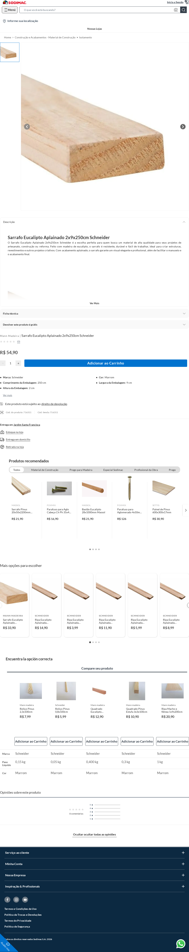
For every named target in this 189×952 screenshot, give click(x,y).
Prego (172, 469)
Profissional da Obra (146, 469)
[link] (24, 510)
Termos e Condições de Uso (20, 908)
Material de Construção (44, 469)
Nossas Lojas (94, 28)
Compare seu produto (97, 668)
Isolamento (85, 37)
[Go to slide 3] (96, 642)
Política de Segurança (17, 926)
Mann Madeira (9, 335)
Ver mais (94, 303)
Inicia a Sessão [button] (175, 2)
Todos (16, 469)
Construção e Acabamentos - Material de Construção (45, 37)
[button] (104, 9)
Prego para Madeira (81, 469)
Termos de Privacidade (17, 920)
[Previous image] (27, 127)
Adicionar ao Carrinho (105, 363)
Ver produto (14, 632)
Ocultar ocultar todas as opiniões (94, 834)
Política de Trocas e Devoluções (23, 914)
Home (7, 37)
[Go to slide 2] (93, 642)
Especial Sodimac (113, 469)
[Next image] (183, 127)
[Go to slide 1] (90, 642)
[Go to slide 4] (99, 642)
